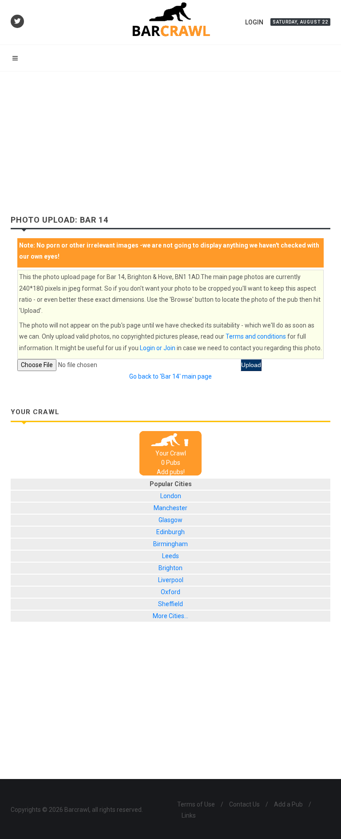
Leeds (170, 555)
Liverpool (170, 579)
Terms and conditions (256, 336)
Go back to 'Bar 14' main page (170, 376)
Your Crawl (170, 453)
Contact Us (244, 804)
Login (254, 22)
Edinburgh (170, 531)
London (170, 495)
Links (189, 815)
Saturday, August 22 (300, 22)
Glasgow (170, 519)
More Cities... (170, 615)
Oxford (170, 591)
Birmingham (170, 543)
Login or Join (157, 348)
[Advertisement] (170, 138)
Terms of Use (196, 804)
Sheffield (170, 603)
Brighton (170, 567)
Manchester (170, 507)
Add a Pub (288, 804)
